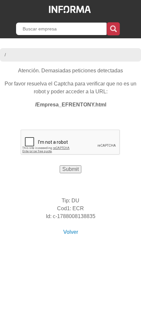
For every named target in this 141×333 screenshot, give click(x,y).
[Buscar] (113, 28)
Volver (70, 232)
